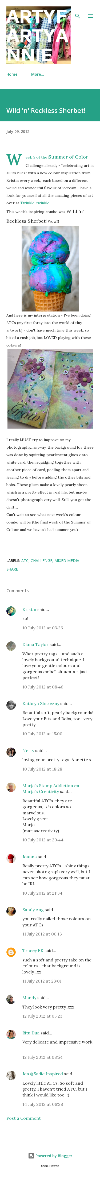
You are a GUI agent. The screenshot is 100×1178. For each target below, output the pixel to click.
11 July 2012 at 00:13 (42, 934)
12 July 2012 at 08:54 (42, 1057)
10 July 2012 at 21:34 (42, 893)
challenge (41, 560)
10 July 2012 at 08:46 (42, 687)
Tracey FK (32, 950)
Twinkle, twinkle (34, 203)
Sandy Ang (33, 909)
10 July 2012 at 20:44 (42, 839)
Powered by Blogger (53, 1155)
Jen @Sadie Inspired (42, 1073)
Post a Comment (23, 1118)
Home (11, 74)
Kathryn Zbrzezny (40, 703)
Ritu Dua (30, 1032)
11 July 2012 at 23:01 (42, 981)
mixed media (66, 560)
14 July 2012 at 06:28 (42, 1104)
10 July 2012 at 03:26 (42, 627)
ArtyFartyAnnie (37, 35)
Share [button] (12, 569)
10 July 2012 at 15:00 (42, 733)
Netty (28, 750)
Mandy (29, 997)
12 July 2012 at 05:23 (42, 1016)
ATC (25, 560)
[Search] (77, 9)
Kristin (29, 609)
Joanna (29, 856)
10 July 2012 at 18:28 (42, 769)
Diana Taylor (35, 644)
